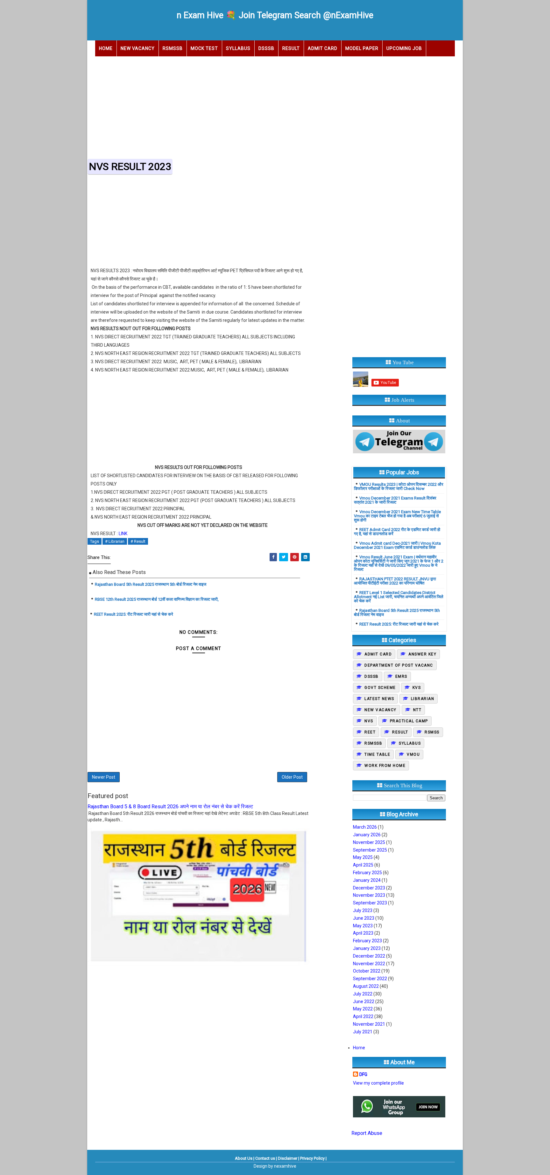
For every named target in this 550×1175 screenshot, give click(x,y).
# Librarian (114, 541)
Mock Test (204, 48)
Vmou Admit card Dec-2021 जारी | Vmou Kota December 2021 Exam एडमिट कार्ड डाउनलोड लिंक (397, 545)
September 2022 (370, 978)
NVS (368, 721)
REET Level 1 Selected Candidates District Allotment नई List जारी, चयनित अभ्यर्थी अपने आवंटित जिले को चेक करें (398, 596)
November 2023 (369, 895)
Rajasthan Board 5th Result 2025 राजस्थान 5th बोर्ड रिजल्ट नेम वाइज (150, 584)
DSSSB (266, 48)
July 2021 (362, 1031)
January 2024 (367, 880)
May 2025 (363, 857)
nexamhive (285, 1166)
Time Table (377, 754)
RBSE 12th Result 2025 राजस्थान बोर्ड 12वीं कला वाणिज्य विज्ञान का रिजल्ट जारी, (157, 599)
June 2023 (363, 918)
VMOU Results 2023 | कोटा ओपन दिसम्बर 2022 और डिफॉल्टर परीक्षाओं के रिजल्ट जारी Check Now (398, 486)
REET (370, 732)
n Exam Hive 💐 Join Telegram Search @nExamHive (275, 15)
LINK (123, 533)
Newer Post (103, 777)
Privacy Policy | (313, 1158)
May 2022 (363, 1008)
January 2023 (367, 948)
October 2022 (366, 970)
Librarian (422, 699)
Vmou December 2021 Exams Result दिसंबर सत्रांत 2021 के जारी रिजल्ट (395, 500)
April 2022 (363, 1016)
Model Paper (361, 48)
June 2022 (363, 1001)
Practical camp (409, 721)
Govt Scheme (380, 687)
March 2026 (365, 827)
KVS (416, 687)
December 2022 (369, 956)
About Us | (244, 1158)
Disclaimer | (288, 1158)
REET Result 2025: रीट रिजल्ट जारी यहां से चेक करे (133, 614)
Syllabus (238, 48)
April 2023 (363, 933)
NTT (417, 710)
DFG (363, 1074)
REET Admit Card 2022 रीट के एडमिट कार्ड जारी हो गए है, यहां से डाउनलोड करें (397, 531)
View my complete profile (378, 1083)
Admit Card (322, 48)
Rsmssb (373, 743)
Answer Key (422, 654)
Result (291, 48)
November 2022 (369, 963)
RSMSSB (173, 48)
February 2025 (367, 872)
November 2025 (369, 842)
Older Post (292, 777)
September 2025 (370, 850)
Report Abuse (366, 1133)
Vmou (413, 754)
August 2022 (366, 986)
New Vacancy (138, 48)
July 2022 (362, 993)
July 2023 (362, 910)
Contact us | (266, 1158)
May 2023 (363, 925)
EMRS (401, 676)
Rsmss (432, 732)
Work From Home (384, 765)
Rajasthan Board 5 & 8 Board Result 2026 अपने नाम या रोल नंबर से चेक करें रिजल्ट (170, 806)
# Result (137, 541)
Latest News (379, 699)
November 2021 (369, 1024)
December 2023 (369, 887)
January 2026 (367, 834)
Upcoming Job (404, 48)
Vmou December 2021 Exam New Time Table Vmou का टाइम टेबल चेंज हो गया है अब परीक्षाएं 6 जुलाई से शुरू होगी (397, 515)
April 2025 (363, 864)
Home (106, 48)
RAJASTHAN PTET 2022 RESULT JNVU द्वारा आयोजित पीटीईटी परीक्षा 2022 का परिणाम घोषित (395, 581)
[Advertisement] (275, 105)
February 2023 (367, 940)
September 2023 (370, 902)
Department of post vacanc (398, 665)
